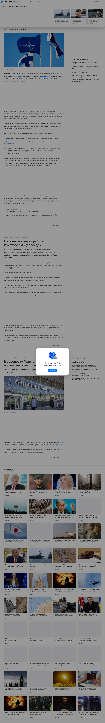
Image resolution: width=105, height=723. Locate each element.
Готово (52, 370)
